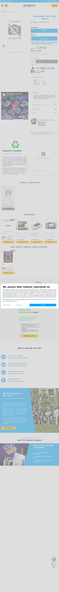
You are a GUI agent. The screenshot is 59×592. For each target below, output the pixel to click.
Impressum (15, 300)
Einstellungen (19, 305)
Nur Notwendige (6, 305)
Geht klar (43, 305)
